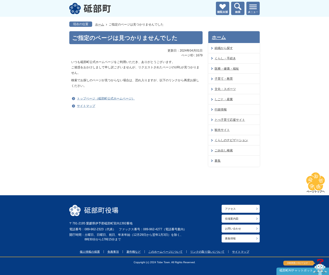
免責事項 (113, 251)
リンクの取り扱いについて (207, 251)
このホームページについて (165, 251)
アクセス (230, 208)
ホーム (99, 24)
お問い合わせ (233, 228)
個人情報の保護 (90, 251)
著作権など (133, 251)
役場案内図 (231, 218)
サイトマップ (86, 106)
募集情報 (230, 238)
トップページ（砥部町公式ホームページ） (106, 98)
